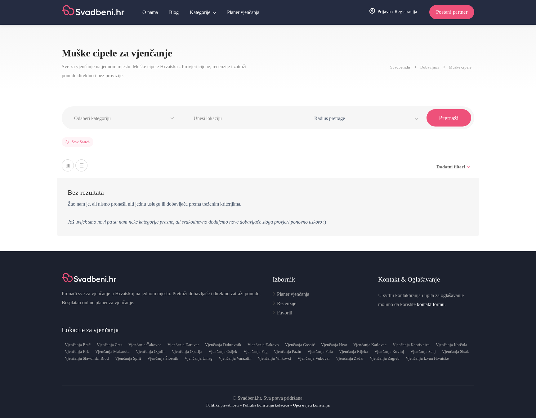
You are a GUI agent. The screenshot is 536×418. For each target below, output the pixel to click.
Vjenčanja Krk (77, 351)
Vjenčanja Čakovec (144, 344)
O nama (150, 12)
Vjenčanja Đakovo (263, 344)
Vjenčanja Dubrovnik (223, 344)
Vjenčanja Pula (320, 351)
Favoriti (284, 312)
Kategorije (200, 12)
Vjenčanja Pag (255, 351)
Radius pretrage (329, 118)
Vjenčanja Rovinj (389, 351)
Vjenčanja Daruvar (183, 344)
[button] (125, 118)
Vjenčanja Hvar (334, 344)
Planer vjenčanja (243, 12)
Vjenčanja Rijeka (353, 351)
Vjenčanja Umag (198, 358)
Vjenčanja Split (128, 358)
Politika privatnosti (222, 405)
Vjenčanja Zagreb (385, 358)
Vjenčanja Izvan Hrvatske (427, 358)
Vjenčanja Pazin (287, 351)
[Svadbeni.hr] (94, 12)
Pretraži (449, 117)
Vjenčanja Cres (109, 344)
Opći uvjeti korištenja (311, 405)
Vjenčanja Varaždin (235, 358)
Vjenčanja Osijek (222, 351)
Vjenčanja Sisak (455, 351)
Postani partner (452, 12)
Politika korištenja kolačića (266, 405)
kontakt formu (430, 304)
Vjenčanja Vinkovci (274, 358)
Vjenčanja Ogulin (151, 351)
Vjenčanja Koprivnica (411, 344)
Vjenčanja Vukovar (313, 358)
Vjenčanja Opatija (187, 351)
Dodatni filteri (450, 166)
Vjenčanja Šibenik (162, 358)
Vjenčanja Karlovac (369, 344)
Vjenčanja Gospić (300, 344)
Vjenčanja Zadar (350, 358)
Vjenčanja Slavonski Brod (87, 358)
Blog (174, 12)
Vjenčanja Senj (423, 351)
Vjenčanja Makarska (112, 351)
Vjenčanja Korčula (451, 344)
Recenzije (286, 303)
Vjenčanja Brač (78, 344)
